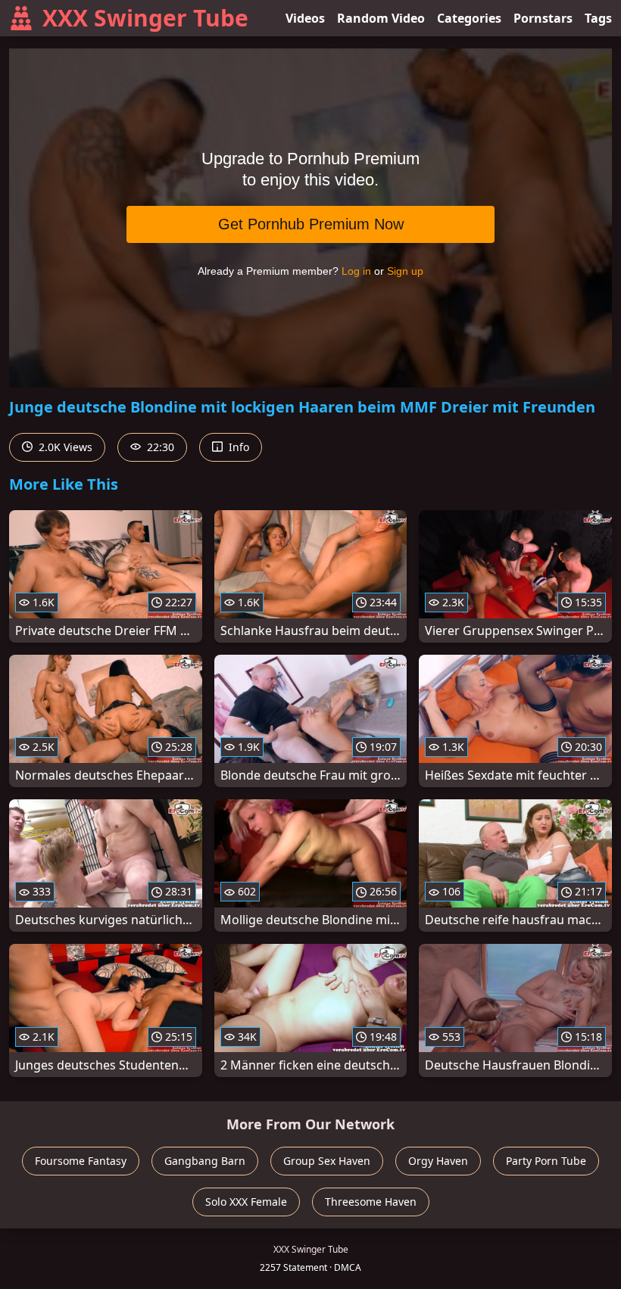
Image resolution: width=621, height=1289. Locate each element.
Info (237, 447)
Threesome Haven (371, 1201)
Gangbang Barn (204, 1161)
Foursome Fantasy (80, 1161)
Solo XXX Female (246, 1201)
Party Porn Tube (546, 1161)
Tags (598, 18)
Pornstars (543, 18)
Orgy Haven (438, 1161)
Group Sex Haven (326, 1161)
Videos (305, 18)
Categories (469, 18)
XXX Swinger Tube (145, 17)
